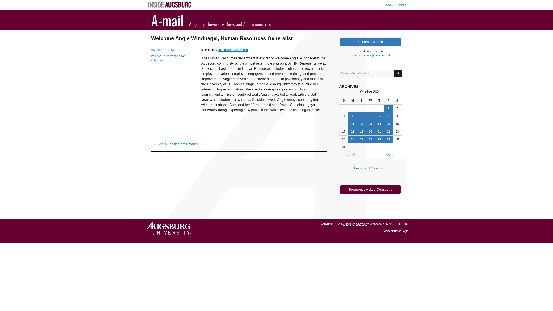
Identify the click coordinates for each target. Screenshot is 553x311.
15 (388, 123)
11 (352, 123)
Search (401, 4)
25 (352, 139)
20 (370, 131)
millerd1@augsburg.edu (233, 49)
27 (370, 139)
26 (361, 139)
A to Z (390, 4)
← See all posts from (182, 144)
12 (361, 123)
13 (370, 123)
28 (379, 139)
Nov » (389, 155)
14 (379, 123)
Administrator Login (396, 231)
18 (352, 131)
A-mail (167, 20)
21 (379, 131)
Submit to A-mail (370, 42)
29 (388, 139)
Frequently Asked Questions (370, 189)
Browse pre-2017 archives (370, 168)
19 (361, 131)
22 (388, 131)
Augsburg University (356, 223)
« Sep (351, 155)
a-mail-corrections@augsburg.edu (370, 55)
